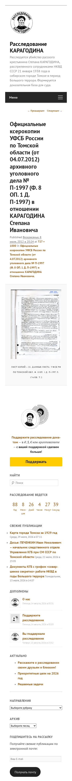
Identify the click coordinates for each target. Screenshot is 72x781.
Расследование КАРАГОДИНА (28, 47)
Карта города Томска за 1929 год (33, 533)
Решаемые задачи (30, 684)
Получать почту (25, 772)
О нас (26, 599)
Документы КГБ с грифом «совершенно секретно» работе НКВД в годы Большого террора (34, 571)
